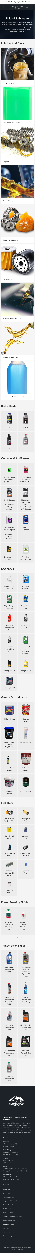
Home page (6, 1189)
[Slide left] (14, 937)
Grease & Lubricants (11, 240)
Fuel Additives (8, 201)
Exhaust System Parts (9, 1220)
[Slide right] (21, 937)
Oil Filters (6, 279)
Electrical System (8, 1212)
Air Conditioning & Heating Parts (12, 1216)
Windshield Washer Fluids (12, 397)
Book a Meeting (7, 1236)
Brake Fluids (7, 83)
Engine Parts (6, 1193)
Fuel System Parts (8, 1209)
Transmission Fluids (10, 358)
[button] (3, 7)
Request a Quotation (8, 1232)
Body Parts (6, 1228)
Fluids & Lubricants (8, 1224)
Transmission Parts (8, 1197)
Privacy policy (20, 1249)
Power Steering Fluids (11, 319)
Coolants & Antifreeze (11, 123)
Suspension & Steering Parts (11, 1201)
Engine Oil (6, 162)
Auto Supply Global (12, 1247)
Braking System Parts (9, 1205)
